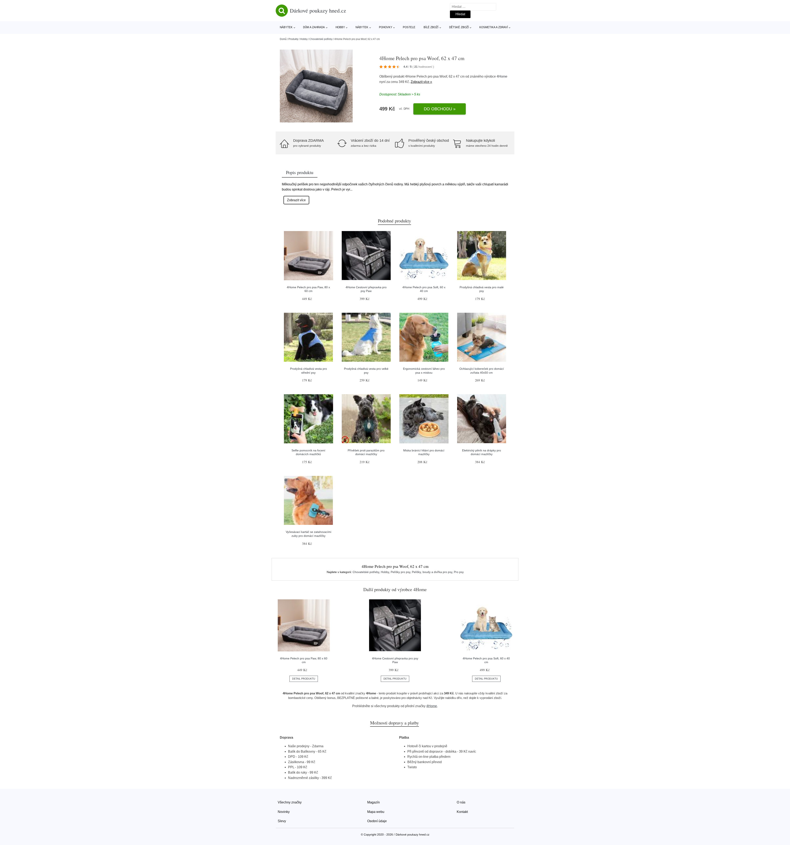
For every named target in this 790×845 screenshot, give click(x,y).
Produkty (293, 39)
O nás (461, 802)
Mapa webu (375, 812)
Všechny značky (290, 802)
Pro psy (459, 572)
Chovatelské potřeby (320, 39)
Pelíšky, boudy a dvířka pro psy (432, 572)
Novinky (284, 812)
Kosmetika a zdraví (493, 27)
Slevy (282, 821)
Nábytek (286, 27)
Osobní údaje (377, 821)
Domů (283, 39)
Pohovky (385, 27)
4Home (502, 76)
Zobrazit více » (421, 82)
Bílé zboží (431, 27)
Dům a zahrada (314, 27)
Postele (409, 27)
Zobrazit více (296, 200)
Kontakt (462, 812)
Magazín (373, 802)
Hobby (340, 27)
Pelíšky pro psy (400, 572)
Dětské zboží (459, 27)
